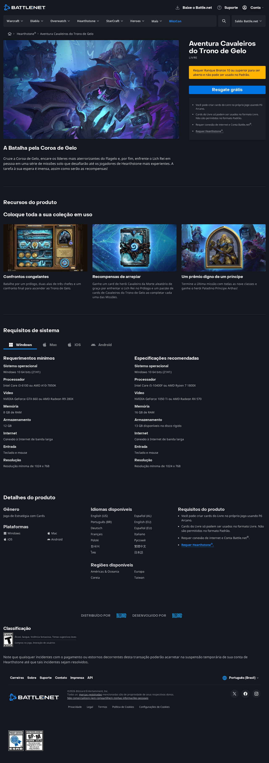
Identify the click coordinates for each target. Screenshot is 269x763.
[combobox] (220, 21)
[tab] (20, 344)
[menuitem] (15, 21)
